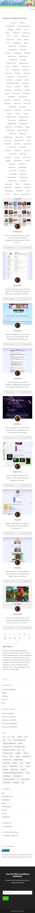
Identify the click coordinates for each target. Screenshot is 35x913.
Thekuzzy (23, 174)
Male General (11, 117)
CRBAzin (15, 66)
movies (28, 763)
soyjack (23, 769)
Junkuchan (12, 107)
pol (21, 766)
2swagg (10, 29)
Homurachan (22, 97)
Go (6, 898)
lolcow (17, 113)
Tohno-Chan (13, 181)
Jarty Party (27, 103)
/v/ (9, 740)
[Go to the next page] (17, 642)
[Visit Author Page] (17, 226)
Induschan (27, 100)
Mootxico (13, 134)
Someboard (18, 160)
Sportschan (22, 164)
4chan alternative (19, 740)
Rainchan (23, 154)
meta (21, 763)
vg (18, 779)
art (19, 750)
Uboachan (26, 184)
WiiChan (27, 187)
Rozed (17, 157)
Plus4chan (12, 147)
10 (24, 634)
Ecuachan (11, 76)
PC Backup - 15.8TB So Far (11, 836)
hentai (17, 756)
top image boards (8, 779)
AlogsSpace (17, 43)
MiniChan (8, 127)
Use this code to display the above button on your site (17, 857)
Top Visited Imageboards (9, 689)
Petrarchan (17, 232)
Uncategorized (6, 817)
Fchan (27, 80)
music (5, 766)
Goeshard (8, 90)
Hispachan (26, 93)
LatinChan (27, 110)
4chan (7, 33)
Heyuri (7, 93)
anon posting (7, 746)
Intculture (7, 103)
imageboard (26, 756)
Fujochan (25, 83)
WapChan (18, 187)
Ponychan (22, 147)
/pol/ (4, 740)
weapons (16, 782)
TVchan (17, 184)
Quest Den (12, 154)
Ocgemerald (19, 140)
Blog (3, 793)
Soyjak (27, 160)
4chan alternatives (9, 743)
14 (15, 638)
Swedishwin (14, 723)
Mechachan (23, 120)
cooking (18, 753)
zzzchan (7, 194)
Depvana (26, 70)
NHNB (29, 137)
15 (20, 638)
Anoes (26, 43)
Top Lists (4, 813)
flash (5, 756)
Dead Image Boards (7, 796)
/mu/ (26, 737)
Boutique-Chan (8, 753)
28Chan (22, 23)
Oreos (28, 140)
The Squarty (23, 177)
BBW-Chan (23, 56)
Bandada (27, 53)
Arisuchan (22, 46)
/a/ (4, 737)
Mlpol (28, 127)
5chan (8, 36)
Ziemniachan (25, 194)
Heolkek (27, 90)
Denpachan (16, 70)
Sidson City (26, 157)
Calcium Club (10, 63)
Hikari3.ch (16, 93)
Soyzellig (12, 164)
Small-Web (14, 769)
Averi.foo (23, 50)
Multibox (22, 134)
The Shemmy (11, 177)
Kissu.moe (22, 107)
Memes (4, 803)
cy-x (7, 70)
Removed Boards (6, 806)
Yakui (28, 191)
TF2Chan (22, 171)
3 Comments (10, 533)
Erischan (19, 80)
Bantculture (12, 56)
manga (15, 763)
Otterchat (7, 144)
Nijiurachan (19, 137)
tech (27, 773)
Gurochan (18, 90)
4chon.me (16, 33)
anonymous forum (9, 750)
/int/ (13, 737)
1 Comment (9, 437)
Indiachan (17, 100)
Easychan (27, 73)
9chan (26, 39)
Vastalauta (8, 187)
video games (25, 779)
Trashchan (8, 184)
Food (11, 756)
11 (29, 634)
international (18, 760)
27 (29, 638)
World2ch (19, 191)
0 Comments (10, 247)
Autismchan (13, 50)
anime (20, 743)
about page (14, 669)
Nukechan (8, 140)
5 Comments (10, 581)
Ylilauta (15, 194)
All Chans (4, 713)
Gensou (9, 87)
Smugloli (17, 520)
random (5, 769)
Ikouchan (7, 100)
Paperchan (27, 144)
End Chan (9, 80)
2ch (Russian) (9, 26)
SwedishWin (22, 167)
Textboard (17, 776)
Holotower (11, 97)
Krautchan (7, 110)
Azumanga (17, 53)
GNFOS (26, 87)
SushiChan (11, 167)
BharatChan (13, 60)
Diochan (18, 73)
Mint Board (19, 127)
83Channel (25, 36)
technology (7, 776)
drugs (26, 753)
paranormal (13, 766)
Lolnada (26, 113)
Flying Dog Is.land (13, 83)
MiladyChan (23, 124)
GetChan (18, 87)
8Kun (19, 39)
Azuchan (8, 53)
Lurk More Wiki (8, 826)
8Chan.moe (10, 39)
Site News (4, 810)
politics (27, 766)
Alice (8, 43)
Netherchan (8, 137)
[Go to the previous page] (5, 634)
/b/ (8, 737)
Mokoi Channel (22, 130)
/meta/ (20, 737)
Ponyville (17, 150)
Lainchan (17, 110)
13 (10, 638)
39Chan (18, 29)
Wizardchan (9, 191)
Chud (7, 66)
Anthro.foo (12, 46)
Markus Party (23, 117)
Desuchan (8, 73)
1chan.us (13, 23)
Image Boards (26, 247)
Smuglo (8, 160)
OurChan (17, 144)
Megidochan (12, 124)
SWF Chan (12, 171)
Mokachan (10, 130)
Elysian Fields (22, 76)
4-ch (25, 29)
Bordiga (23, 60)
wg (23, 782)
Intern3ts (17, 103)
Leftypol (9, 113)
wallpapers (6, 782)
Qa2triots (27, 150)
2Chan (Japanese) (24, 26)
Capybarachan (24, 63)
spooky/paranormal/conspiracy (13, 773)
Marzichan (12, 120)
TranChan (23, 181)
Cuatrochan (25, 66)
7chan (16, 36)
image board (7, 760)
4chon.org (26, 33)
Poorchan (8, 150)
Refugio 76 (8, 157)
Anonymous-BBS (20, 746)
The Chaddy (13, 174)
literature (6, 763)
